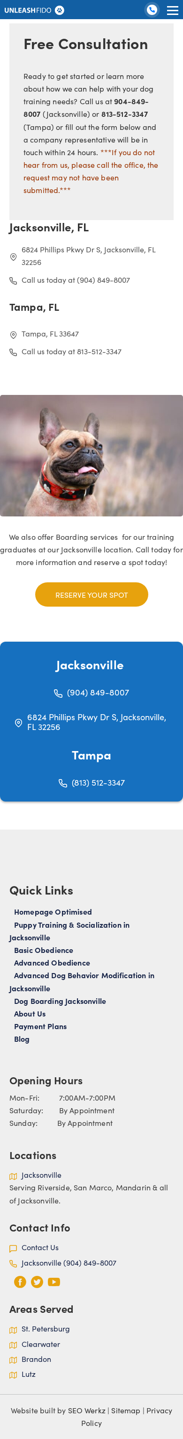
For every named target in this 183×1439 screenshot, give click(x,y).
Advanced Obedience (52, 962)
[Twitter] (37, 1282)
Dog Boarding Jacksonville (60, 1000)
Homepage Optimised (53, 911)
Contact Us (157, 62)
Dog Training (153, 13)
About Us (161, 45)
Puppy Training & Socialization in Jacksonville (69, 930)
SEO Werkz (87, 1410)
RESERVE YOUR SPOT (91, 594)
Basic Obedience (43, 950)
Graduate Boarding (140, 29)
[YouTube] (54, 1282)
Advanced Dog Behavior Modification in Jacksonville (81, 981)
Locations (124, 45)
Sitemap (125, 1410)
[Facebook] (20, 1282)
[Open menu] (172, 10)
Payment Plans (40, 1026)
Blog (22, 1038)
